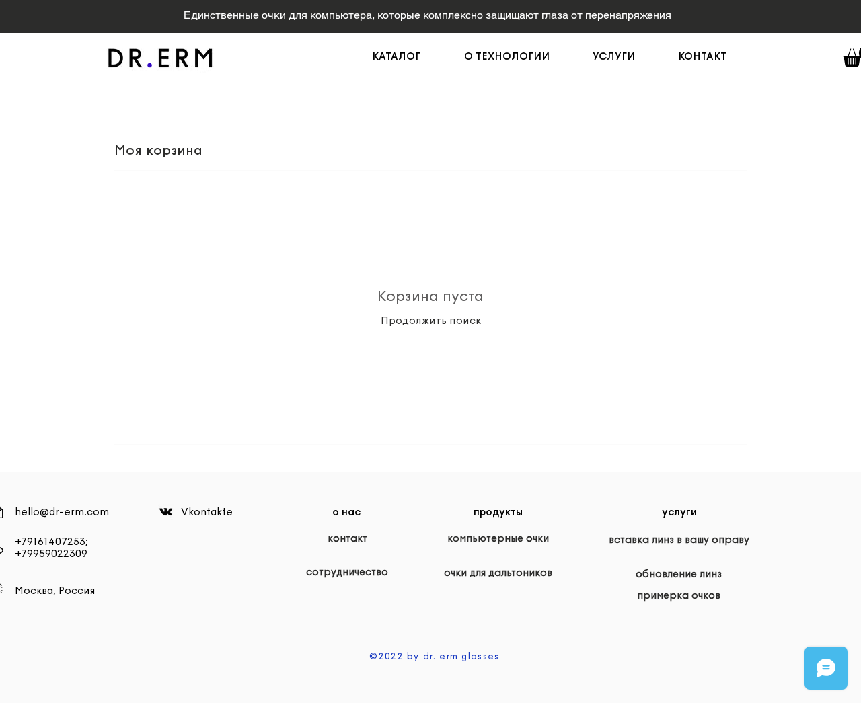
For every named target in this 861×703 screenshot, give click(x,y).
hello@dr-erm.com (62, 512)
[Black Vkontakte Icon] (166, 512)
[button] (518, 56)
